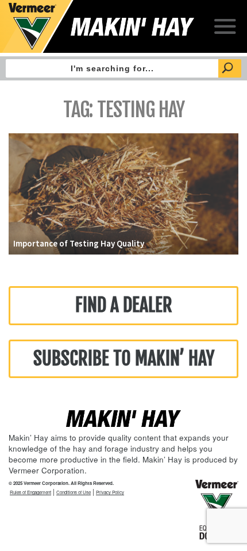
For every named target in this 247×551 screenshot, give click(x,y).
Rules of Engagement (30, 492)
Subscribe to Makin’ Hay (123, 358)
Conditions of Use (73, 492)
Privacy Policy (110, 492)
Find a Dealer (123, 305)
